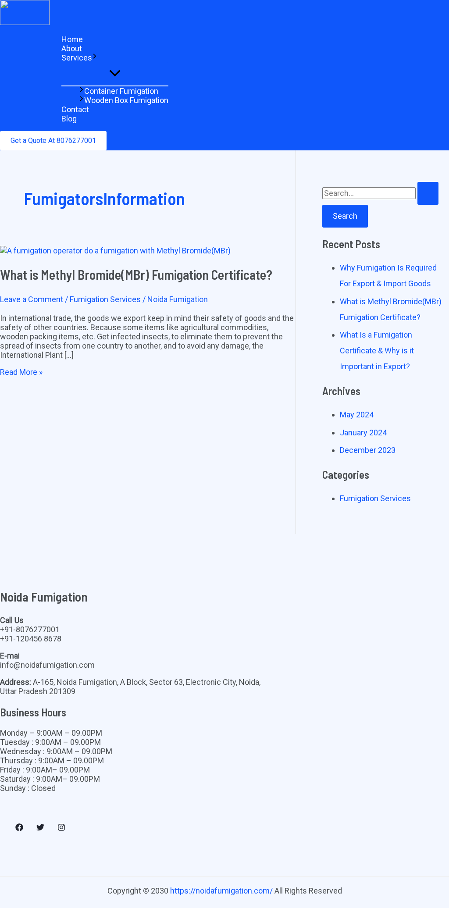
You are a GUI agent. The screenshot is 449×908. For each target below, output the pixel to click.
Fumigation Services (105, 299)
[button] (53, 140)
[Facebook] (19, 828)
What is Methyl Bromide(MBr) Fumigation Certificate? (136, 274)
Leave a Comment (31, 299)
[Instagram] (61, 828)
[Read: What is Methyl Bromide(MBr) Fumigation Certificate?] (115, 250)
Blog (69, 118)
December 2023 (368, 450)
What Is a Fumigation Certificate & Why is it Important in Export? (377, 350)
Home (72, 39)
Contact (75, 109)
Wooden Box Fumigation (126, 100)
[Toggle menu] (114, 73)
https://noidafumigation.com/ (221, 890)
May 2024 (357, 414)
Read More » (21, 372)
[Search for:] (380, 193)
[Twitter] (40, 828)
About (71, 48)
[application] (94, 57)
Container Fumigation (121, 91)
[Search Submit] (427, 193)
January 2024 (363, 432)
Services (76, 57)
